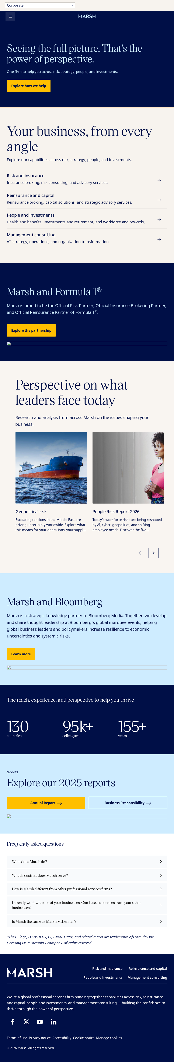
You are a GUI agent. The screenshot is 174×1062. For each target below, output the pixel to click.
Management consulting (58, 238)
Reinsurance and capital (69, 198)
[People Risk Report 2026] (128, 468)
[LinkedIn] (53, 1022)
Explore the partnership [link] (31, 330)
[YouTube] (40, 1022)
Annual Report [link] (42, 802)
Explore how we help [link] (28, 86)
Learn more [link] (21, 654)
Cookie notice (83, 1038)
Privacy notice (40, 1038)
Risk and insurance (57, 179)
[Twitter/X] (26, 1022)
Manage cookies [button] (109, 1038)
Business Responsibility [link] (125, 802)
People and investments (76, 218)
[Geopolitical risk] (51, 468)
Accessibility (61, 1038)
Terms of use (17, 1038)
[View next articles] (154, 553)
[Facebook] (13, 1022)
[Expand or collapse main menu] (10, 16)
